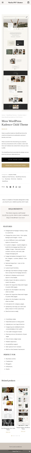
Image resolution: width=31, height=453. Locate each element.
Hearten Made (22, 115)
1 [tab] (11, 435)
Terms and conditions (15, 447)
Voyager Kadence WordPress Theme (23, 428)
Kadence (19, 179)
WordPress (5, 181)
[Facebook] (13, 187)
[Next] (28, 403)
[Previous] (3, 403)
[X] (7, 187)
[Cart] (28, 2)
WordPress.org (6, 215)
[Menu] (3, 2)
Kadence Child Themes (8, 176)
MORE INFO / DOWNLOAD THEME (15, 165)
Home (3, 115)
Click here (21, 217)
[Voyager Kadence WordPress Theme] (23, 406)
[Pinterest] (10, 187)
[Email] (19, 187)
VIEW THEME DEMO (15, 159)
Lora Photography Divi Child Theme (8, 429)
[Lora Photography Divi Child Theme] (8, 406)
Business (7, 179)
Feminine (13, 179)
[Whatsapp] (16, 187)
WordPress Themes (11, 115)
